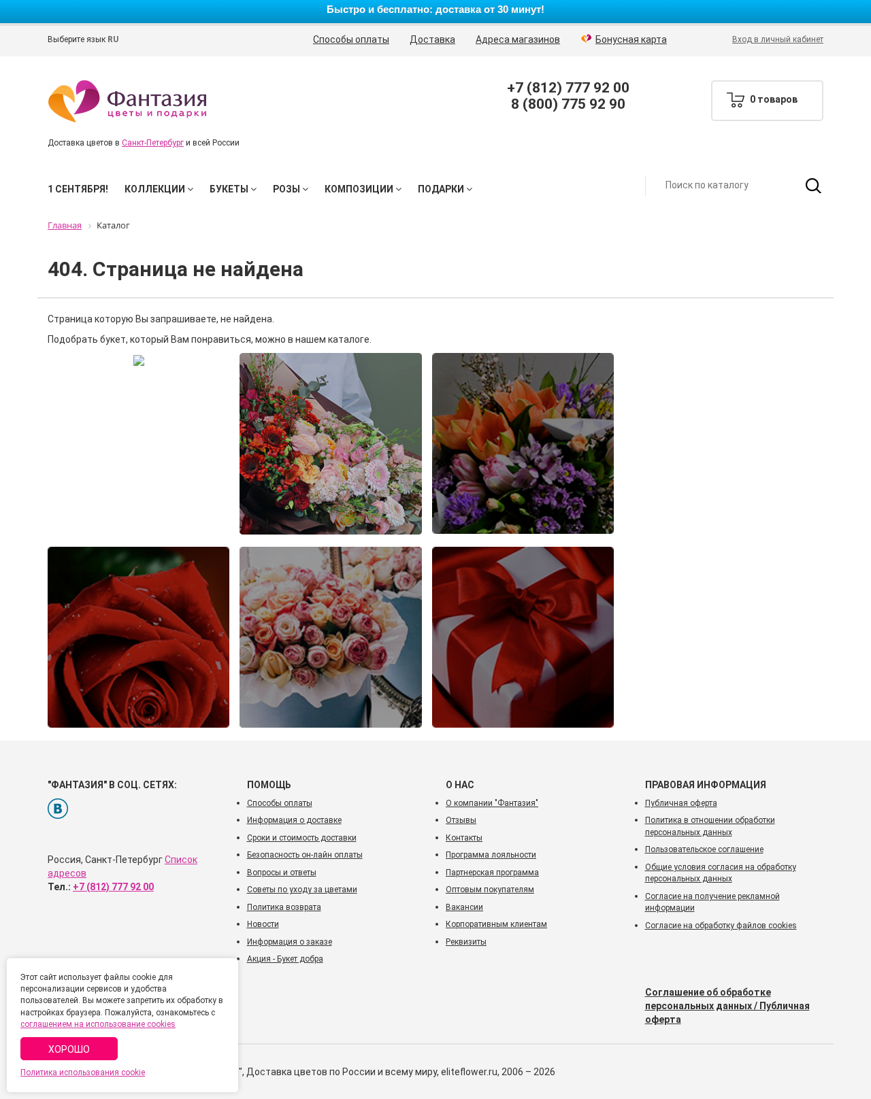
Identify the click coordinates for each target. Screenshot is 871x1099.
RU (113, 39)
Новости (263, 924)
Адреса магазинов (518, 39)
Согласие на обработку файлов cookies (721, 925)
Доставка (432, 39)
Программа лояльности (491, 855)
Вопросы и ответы (281, 872)
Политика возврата (284, 907)
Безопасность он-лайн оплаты (305, 855)
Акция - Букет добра (285, 959)
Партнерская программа (492, 872)
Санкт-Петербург (153, 143)
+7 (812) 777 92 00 (568, 88)
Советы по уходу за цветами (302, 889)
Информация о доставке (294, 820)
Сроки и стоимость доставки (302, 838)
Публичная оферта (681, 803)
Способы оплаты (351, 39)
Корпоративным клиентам (496, 924)
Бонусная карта (631, 39)
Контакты (464, 838)
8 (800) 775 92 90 (568, 104)
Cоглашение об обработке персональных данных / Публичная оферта (727, 1006)
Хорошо (69, 1049)
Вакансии (464, 907)
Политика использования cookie (82, 1072)
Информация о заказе (289, 942)
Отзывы (461, 820)
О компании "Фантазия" (492, 803)
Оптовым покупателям (490, 889)
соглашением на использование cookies (98, 1024)
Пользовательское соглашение (704, 849)
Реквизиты (466, 942)
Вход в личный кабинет (777, 39)
